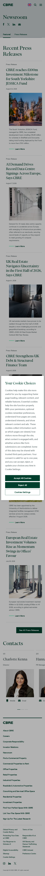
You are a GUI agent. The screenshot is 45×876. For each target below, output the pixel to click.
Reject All (22, 485)
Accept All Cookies (22, 478)
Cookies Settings (22, 492)
